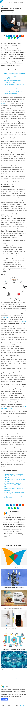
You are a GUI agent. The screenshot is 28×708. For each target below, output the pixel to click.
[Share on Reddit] (22, 36)
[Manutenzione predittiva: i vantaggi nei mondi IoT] (14, 639)
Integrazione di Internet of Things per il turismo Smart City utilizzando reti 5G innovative (13, 475)
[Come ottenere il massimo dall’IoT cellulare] (14, 577)
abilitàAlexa (6, 317)
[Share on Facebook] (11, 36)
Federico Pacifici (13, 511)
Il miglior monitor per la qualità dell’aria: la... (14, 608)
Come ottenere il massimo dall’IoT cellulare (14, 587)
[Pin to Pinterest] (17, 36)
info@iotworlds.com (22, 705)
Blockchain (4, 213)
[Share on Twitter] (14, 36)
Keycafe (24, 406)
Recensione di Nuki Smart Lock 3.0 (14, 628)
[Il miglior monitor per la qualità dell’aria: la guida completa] (14, 598)
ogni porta (9, 408)
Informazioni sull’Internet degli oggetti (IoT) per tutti (14, 567)
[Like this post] (8, 36)
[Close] (1, 1)
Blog (7, 2)
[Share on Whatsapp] (9, 38)
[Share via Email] (18, 38)
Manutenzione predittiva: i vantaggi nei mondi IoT (14, 649)
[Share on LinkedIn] (20, 36)
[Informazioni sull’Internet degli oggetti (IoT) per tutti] (14, 556)
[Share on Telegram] (12, 38)
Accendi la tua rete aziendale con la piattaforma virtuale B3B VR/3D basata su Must (14, 484)
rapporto (24, 321)
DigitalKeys (4, 408)
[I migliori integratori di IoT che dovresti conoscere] (14, 659)
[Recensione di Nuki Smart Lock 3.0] (14, 618)
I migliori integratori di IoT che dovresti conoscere (14, 669)
